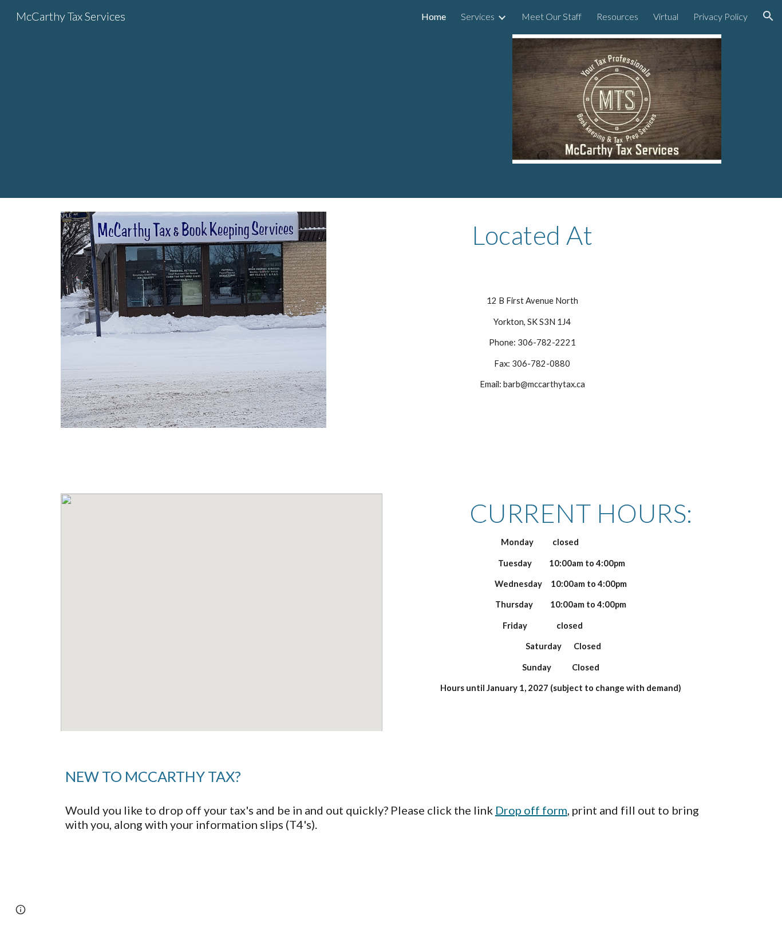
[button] (768, 16)
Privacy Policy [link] (720, 16)
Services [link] (478, 16)
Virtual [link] (665, 16)
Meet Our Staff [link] (552, 16)
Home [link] (433, 16)
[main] (532, 240)
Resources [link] (617, 16)
